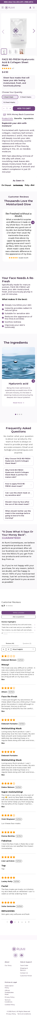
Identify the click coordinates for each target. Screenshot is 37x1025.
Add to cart (24, 108)
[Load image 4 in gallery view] (22, 51)
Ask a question (18, 617)
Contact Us (24, 973)
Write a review (18, 613)
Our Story (8, 965)
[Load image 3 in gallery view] (16, 51)
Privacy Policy (10, 997)
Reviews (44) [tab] (10, 643)
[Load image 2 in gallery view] (10, 51)
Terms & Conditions (24, 1014)
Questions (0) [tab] (27, 643)
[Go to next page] (29, 922)
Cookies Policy (10, 1005)
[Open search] (3, 649)
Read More (18, 403)
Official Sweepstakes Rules (9, 992)
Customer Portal (26, 976)
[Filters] (8, 649)
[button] (2, 7)
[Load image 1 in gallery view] (4, 51)
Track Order (24, 965)
